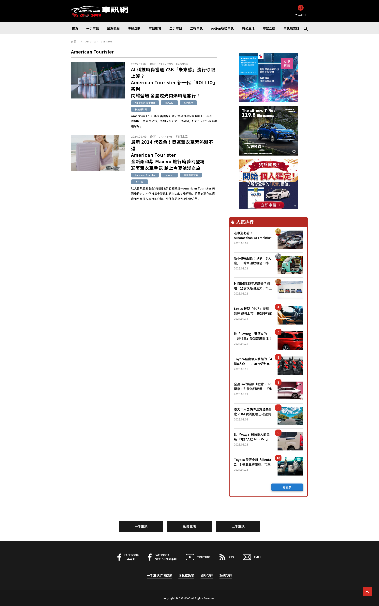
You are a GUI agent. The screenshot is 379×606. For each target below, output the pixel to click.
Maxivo (169, 175)
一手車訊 (141, 526)
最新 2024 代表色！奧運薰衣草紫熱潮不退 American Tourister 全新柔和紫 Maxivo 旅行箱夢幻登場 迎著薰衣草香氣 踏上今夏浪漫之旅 (172, 155)
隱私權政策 (186, 575)
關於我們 (207, 575)
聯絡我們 (226, 575)
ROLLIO (169, 102)
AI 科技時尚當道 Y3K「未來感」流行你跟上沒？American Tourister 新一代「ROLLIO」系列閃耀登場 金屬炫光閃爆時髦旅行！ (173, 82)
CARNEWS (166, 64)
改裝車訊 (189, 526)
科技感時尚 (141, 109)
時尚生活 (182, 64)
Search (304, 28)
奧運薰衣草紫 (191, 175)
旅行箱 (139, 181)
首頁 (74, 41)
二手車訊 (238, 526)
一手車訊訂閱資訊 (159, 575)
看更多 (287, 487)
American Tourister (145, 102)
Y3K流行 (188, 102)
